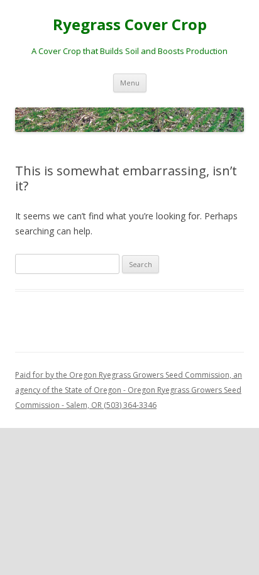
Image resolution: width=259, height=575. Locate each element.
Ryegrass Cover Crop (130, 25)
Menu (130, 82)
